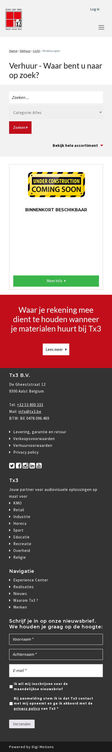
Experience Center (30, 579)
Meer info (54, 280)
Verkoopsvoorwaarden (34, 438)
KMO (17, 503)
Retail (18, 509)
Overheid (21, 550)
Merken (20, 607)
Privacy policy (26, 452)
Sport (18, 530)
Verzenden (22, 723)
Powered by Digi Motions (31, 746)
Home (13, 51)
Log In (94, 9)
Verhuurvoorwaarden (32, 445)
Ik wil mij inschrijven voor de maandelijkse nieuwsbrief (41, 686)
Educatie (21, 536)
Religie (19, 557)
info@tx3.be (29, 411)
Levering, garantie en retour (39, 431)
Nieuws (20, 593)
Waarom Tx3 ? (25, 600)
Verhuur (25, 51)
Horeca (20, 523)
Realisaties (23, 586)
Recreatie (22, 543)
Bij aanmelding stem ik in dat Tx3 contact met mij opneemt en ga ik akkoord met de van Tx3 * (53, 703)
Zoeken (19, 127)
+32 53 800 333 (30, 404)
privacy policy (27, 708)
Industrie (21, 516)
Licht (36, 51)
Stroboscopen (51, 51)
